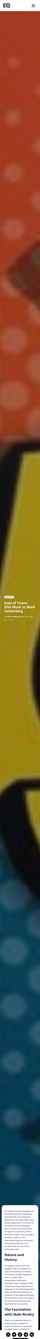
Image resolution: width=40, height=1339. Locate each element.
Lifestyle (9, 597)
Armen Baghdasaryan (15, 617)
